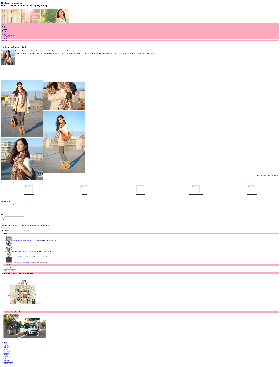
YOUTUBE (6, 354)
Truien (271, 175)
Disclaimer (8, 36)
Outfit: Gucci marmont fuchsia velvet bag (196, 194)
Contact (5, 38)
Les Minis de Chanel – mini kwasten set (21, 262)
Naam (2, 217)
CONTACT (6, 349)
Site (1, 222)
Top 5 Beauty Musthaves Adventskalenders (22, 256)
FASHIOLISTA (7, 355)
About (5, 34)
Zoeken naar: (7, 230)
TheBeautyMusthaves (11, 3)
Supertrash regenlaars (17, 246)
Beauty (5, 27)
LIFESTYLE (7, 346)
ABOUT (6, 347)
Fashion (5, 29)
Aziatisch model (10, 35)
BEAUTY (6, 344)
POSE (5, 358)
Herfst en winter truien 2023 (29, 194)
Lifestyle (6, 31)
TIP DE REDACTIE (8, 362)
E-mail (3, 219)
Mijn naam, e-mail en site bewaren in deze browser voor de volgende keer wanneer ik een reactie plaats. (26, 225)
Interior (5, 30)
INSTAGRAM (7, 357)
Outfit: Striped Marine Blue (252, 194)
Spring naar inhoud (5, 24)
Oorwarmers (264, 175)
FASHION (6, 345)
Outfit (268, 175)
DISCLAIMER (7, 363)
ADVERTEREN (7, 360)
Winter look (276, 175)
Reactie (2, 214)
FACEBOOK (7, 351)
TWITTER (6, 353)
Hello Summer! (84, 194)
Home (5, 26)
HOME (5, 342)
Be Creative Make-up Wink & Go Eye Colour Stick (24, 251)
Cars (5, 33)
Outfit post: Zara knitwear (140, 194)
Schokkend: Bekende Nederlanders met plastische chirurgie (25, 240)
